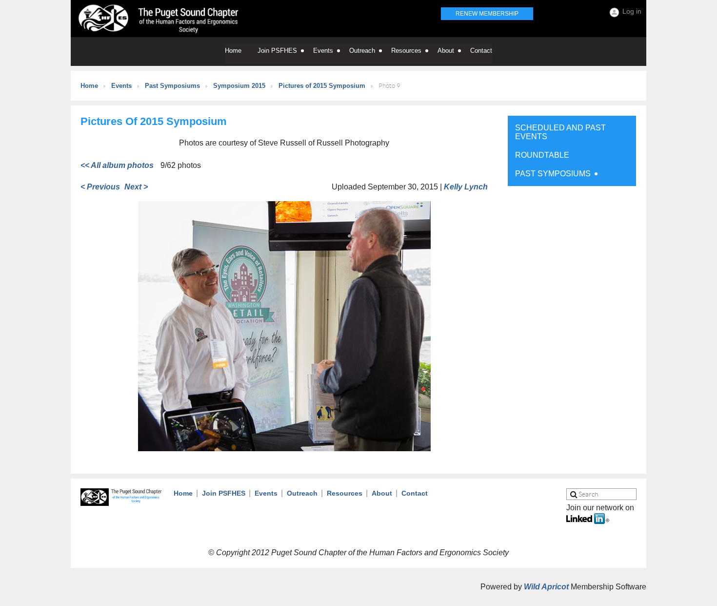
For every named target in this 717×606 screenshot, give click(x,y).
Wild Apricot (546, 587)
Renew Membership (487, 13)
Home (89, 85)
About (382, 493)
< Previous (100, 187)
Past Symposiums (172, 85)
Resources (344, 493)
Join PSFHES (223, 493)
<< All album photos (117, 165)
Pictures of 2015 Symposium (322, 85)
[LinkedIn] (587, 521)
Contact (414, 493)
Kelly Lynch (466, 187)
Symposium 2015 (239, 85)
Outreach (302, 493)
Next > (136, 187)
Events (121, 85)
